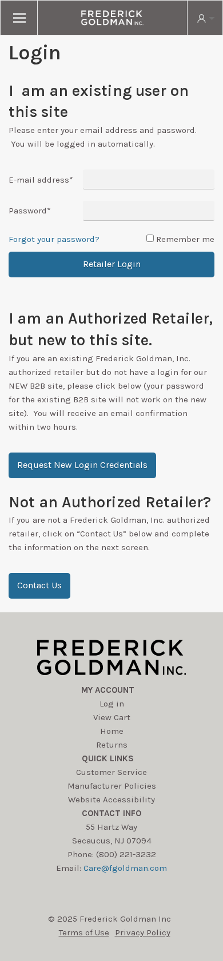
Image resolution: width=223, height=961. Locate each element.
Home (112, 731)
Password (30, 210)
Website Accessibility (111, 799)
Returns (112, 745)
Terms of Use (84, 932)
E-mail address (41, 180)
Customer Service (111, 772)
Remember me (185, 239)
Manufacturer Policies (111, 786)
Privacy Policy (142, 932)
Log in (111, 703)
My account (107, 690)
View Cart (111, 717)
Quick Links (108, 758)
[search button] (204, 18)
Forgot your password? (54, 239)
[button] (82, 465)
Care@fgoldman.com (125, 868)
